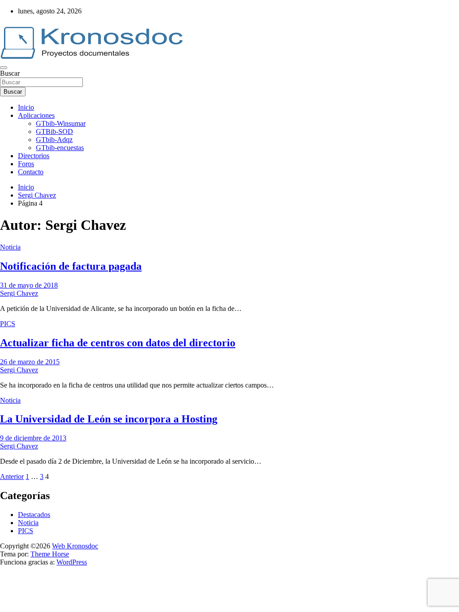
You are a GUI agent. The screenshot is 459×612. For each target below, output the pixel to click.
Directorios (33, 155)
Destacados (34, 514)
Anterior (12, 476)
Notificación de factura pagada (71, 266)
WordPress (71, 562)
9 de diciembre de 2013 (33, 438)
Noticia (10, 247)
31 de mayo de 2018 (29, 285)
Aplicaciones (36, 115)
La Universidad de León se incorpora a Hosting (108, 419)
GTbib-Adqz (54, 139)
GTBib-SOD (54, 131)
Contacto (30, 172)
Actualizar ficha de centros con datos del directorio (117, 343)
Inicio (26, 107)
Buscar (10, 73)
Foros (26, 164)
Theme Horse (49, 554)
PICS (7, 324)
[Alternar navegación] (3, 67)
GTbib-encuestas (60, 147)
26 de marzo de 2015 (30, 362)
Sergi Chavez (19, 293)
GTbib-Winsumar (61, 123)
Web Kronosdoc (75, 546)
